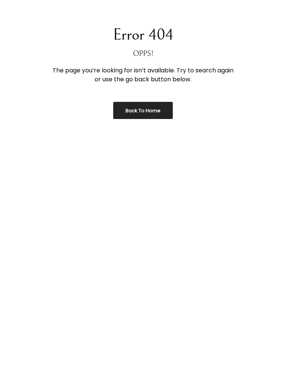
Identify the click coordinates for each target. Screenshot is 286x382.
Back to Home (143, 110)
